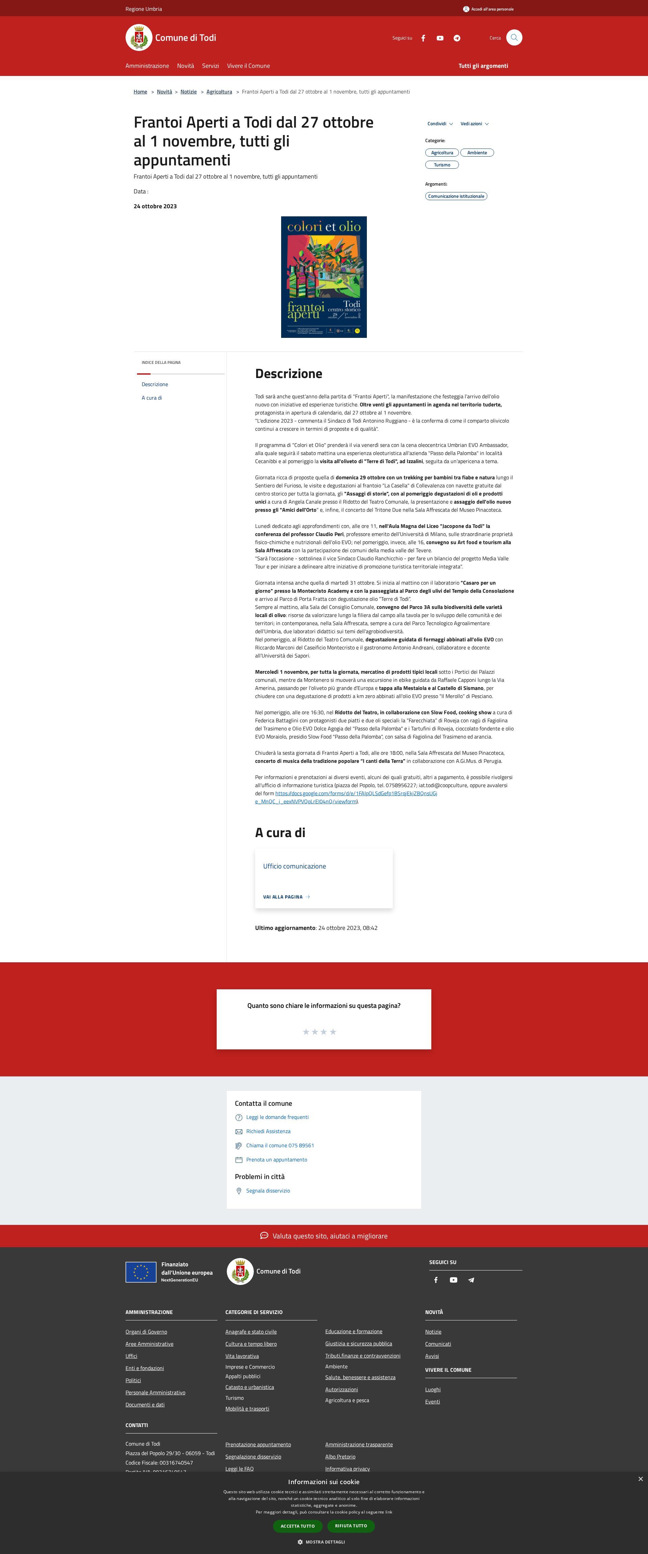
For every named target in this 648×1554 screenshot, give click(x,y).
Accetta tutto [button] (298, 1526)
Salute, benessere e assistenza (360, 1377)
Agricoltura (219, 91)
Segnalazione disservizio (253, 1456)
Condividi (437, 123)
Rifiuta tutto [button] (351, 1526)
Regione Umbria (144, 9)
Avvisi (432, 1356)
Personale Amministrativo (155, 1392)
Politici (133, 1380)
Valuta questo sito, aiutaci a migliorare (329, 1235)
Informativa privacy (347, 1469)
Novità (164, 91)
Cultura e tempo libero (251, 1344)
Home (140, 91)
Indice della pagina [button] (161, 362)
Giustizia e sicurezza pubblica (358, 1343)
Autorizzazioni (341, 1389)
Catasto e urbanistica (249, 1387)
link (388, 1512)
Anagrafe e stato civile (251, 1332)
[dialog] (324, 1513)
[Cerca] (514, 37)
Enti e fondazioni (145, 1368)
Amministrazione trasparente (359, 1444)
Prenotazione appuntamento (258, 1444)
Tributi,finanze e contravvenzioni (363, 1355)
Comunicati (438, 1344)
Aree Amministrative (149, 1344)
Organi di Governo (146, 1332)
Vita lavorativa (242, 1356)
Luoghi (433, 1389)
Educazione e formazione (353, 1331)
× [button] (640, 1479)
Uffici (131, 1356)
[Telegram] (454, 37)
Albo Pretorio (340, 1456)
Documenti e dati (145, 1404)
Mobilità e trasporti (247, 1408)
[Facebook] (420, 37)
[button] (324, 1542)
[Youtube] (437, 37)
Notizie (189, 91)
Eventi (432, 1401)
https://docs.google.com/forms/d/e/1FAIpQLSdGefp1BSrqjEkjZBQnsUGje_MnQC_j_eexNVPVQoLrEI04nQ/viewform (346, 797)
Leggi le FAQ (239, 1469)
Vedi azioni (472, 123)
